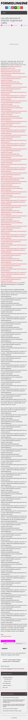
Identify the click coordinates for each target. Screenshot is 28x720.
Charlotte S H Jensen (7, 25)
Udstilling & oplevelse (7, 685)
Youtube (12, 7)
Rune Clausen (5, 708)
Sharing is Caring (7, 681)
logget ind (9, 668)
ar (7, 643)
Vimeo (15, 7)
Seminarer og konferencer (8, 677)
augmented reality (12, 643)
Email (18, 7)
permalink (25, 643)
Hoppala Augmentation (6, 636)
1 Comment (25, 25)
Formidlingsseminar (8, 679)
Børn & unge (5, 687)
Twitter (9, 7)
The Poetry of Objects (14, 697)
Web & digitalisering (10, 641)
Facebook (6, 7)
